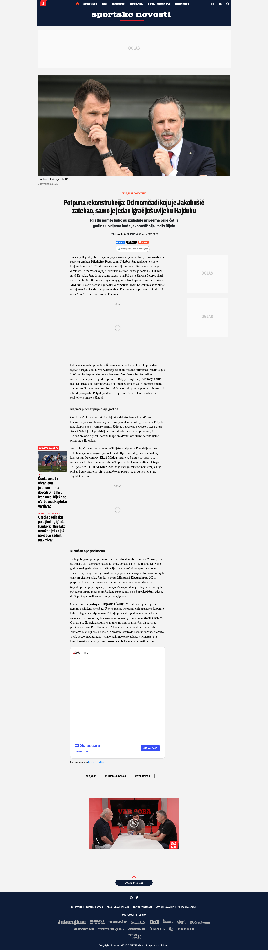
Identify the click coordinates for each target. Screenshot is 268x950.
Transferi (118, 3)
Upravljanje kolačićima (134, 915)
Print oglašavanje (187, 907)
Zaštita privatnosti (142, 907)
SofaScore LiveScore (96, 762)
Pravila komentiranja (118, 907)
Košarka (136, 3)
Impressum (76, 907)
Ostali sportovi (158, 3)
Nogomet (90, 3)
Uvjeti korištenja (94, 907)
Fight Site (182, 3)
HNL (104, 3)
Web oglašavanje (165, 907)
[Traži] (228, 4)
